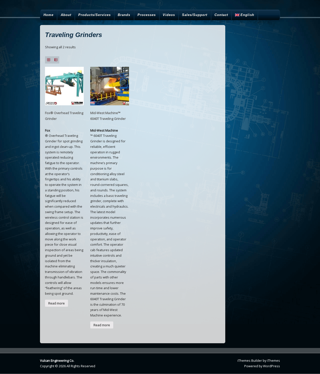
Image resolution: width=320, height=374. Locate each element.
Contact (221, 15)
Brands (124, 15)
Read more (56, 303)
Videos (169, 15)
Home (49, 15)
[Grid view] (48, 60)
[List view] (56, 60)
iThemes (273, 360)
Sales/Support (194, 15)
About (66, 15)
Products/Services (94, 15)
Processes (147, 15)
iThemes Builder (250, 360)
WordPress (271, 366)
